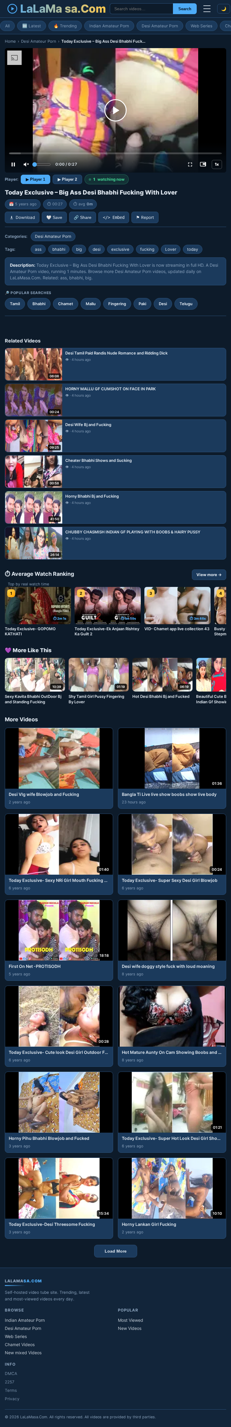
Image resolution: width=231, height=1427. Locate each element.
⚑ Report (145, 217)
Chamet (65, 303)
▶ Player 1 (35, 179)
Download (25, 217)
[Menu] (207, 9)
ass (38, 249)
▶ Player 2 (67, 179)
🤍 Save (54, 217)
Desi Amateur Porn (160, 25)
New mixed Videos (23, 1352)
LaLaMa (63, 8)
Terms (11, 1390)
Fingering (117, 303)
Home (10, 41)
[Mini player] (203, 164)
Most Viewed (130, 1320)
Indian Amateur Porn (109, 25)
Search (184, 9)
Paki (142, 303)
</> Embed (114, 217)
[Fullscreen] (190, 164)
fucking (147, 249)
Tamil (15, 303)
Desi (163, 303)
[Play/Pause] (13, 164)
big (79, 249)
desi (96, 249)
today (192, 249)
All (7, 25)
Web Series (201, 25)
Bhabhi (38, 303)
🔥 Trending (65, 25)
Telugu (186, 303)
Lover (170, 249)
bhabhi (58, 249)
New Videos (129, 1328)
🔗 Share (82, 217)
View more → (209, 574)
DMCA (11, 1373)
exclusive (120, 249)
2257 (9, 1381)
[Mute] (26, 164)
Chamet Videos (20, 1344)
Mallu (91, 303)
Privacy (12, 1398)
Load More (116, 1251)
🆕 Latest (31, 25)
